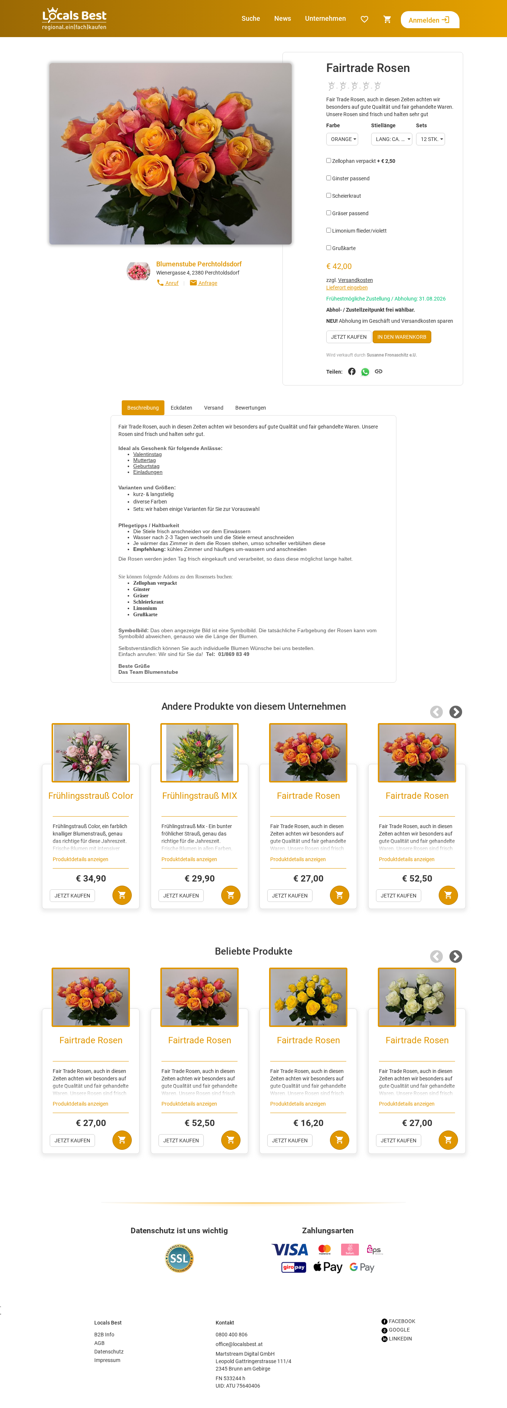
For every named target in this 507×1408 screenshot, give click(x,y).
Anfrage (203, 283)
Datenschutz (109, 1352)
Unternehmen (325, 18)
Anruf (167, 283)
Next (455, 712)
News (282, 18)
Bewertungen (250, 408)
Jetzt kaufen (349, 337)
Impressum (107, 1360)
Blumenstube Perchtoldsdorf (199, 264)
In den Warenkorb (401, 337)
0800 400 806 (232, 1335)
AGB (99, 1343)
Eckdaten (181, 408)
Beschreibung (143, 408)
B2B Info (104, 1335)
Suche (251, 18)
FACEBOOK (401, 1321)
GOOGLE (399, 1330)
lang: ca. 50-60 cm (394, 139)
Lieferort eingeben (347, 288)
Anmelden (429, 19)
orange (341, 139)
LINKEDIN (400, 1339)
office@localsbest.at (239, 1344)
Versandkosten (355, 280)
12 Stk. (430, 139)
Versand (213, 408)
